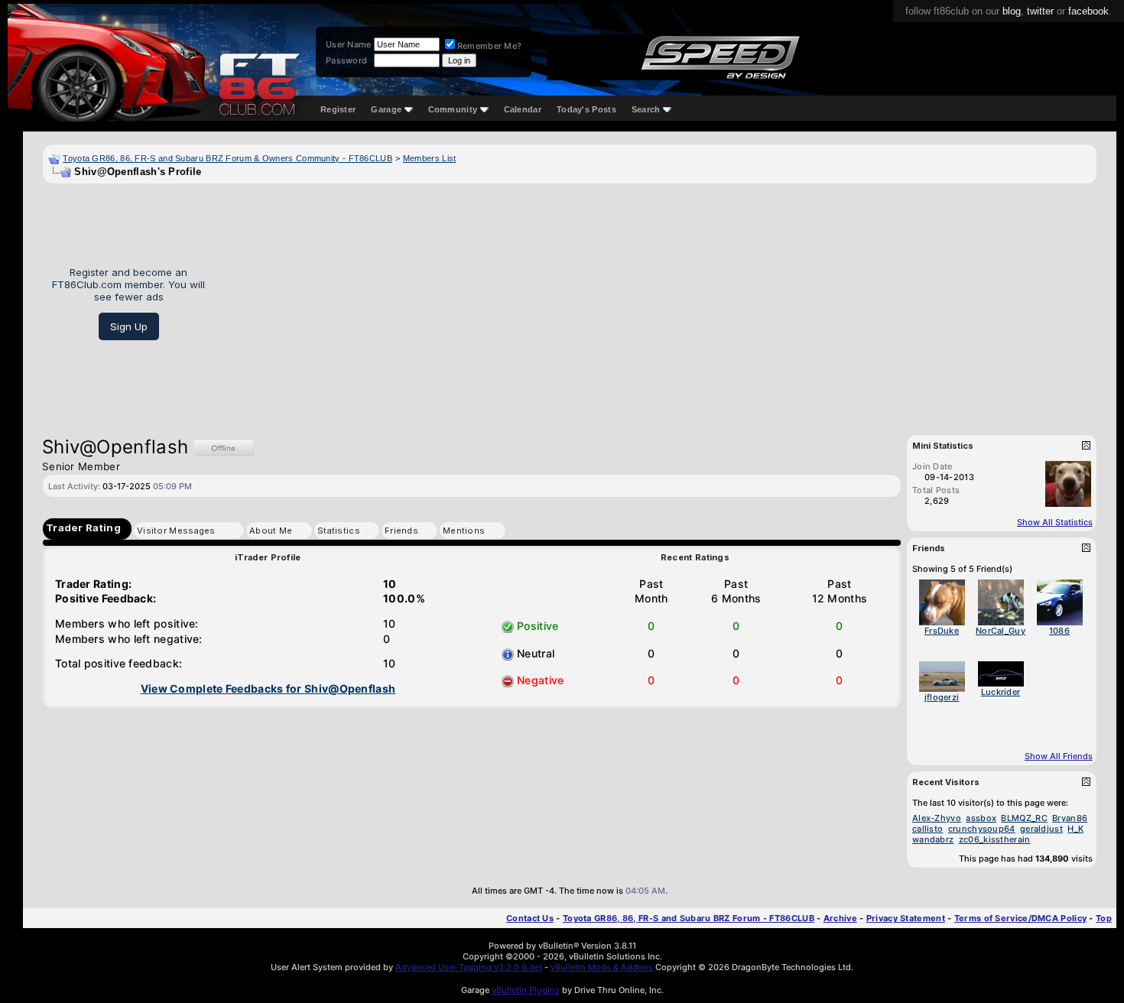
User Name (349, 44)
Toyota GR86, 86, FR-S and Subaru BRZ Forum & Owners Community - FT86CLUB (227, 158)
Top (1104, 918)
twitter (1040, 11)
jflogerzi (942, 697)
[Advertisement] (656, 303)
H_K (1075, 828)
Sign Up (129, 326)
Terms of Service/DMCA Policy (1020, 918)
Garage (386, 109)
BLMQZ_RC (1024, 818)
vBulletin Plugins (526, 990)
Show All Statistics (1055, 522)
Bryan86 (1069, 818)
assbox (981, 818)
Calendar (522, 109)
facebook (1088, 11)
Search (646, 109)
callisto (927, 828)
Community (453, 109)
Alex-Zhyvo (936, 818)
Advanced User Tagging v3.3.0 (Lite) (468, 967)
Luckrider (1001, 692)
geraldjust (1041, 828)
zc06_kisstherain (995, 839)
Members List (429, 158)
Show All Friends (1059, 756)
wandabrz (932, 839)
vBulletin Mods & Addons (602, 967)
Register (338, 109)
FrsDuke (941, 630)
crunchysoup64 (981, 828)
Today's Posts (586, 109)
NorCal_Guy (1000, 630)
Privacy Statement (905, 918)
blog (1011, 11)
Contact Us (530, 918)
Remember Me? (489, 46)
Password (346, 60)
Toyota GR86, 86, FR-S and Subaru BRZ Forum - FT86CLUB (688, 918)
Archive (840, 918)
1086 (1059, 630)
